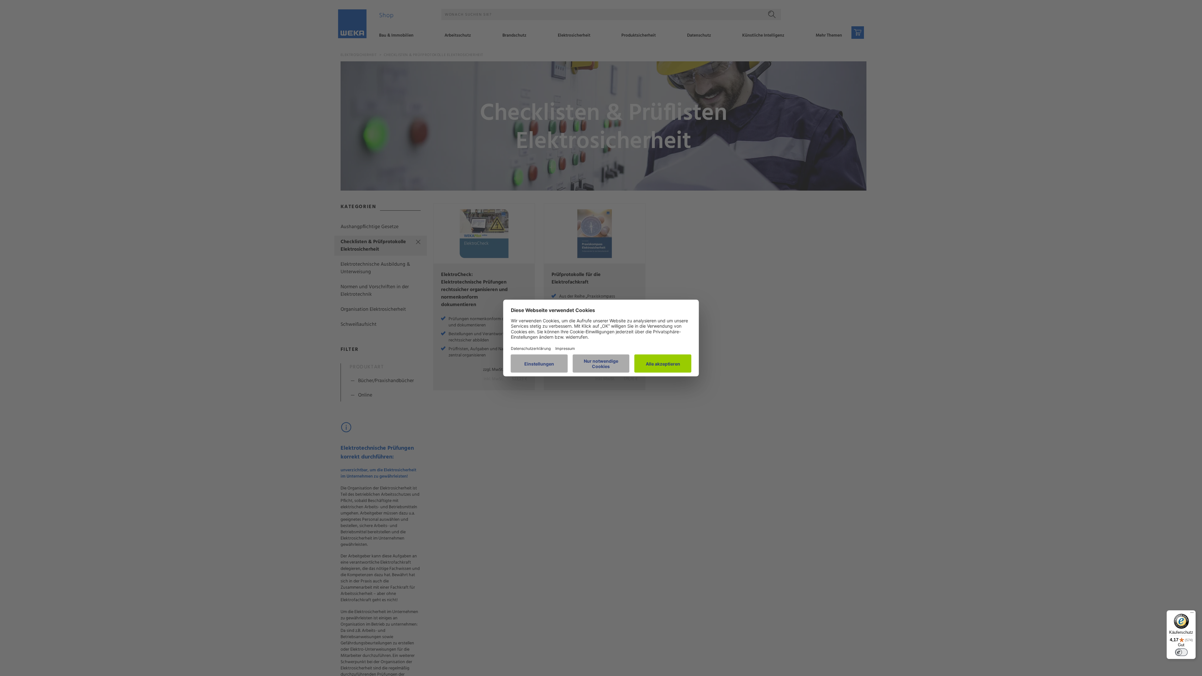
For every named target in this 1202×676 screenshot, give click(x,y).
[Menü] (1192, 614)
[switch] (1181, 652)
